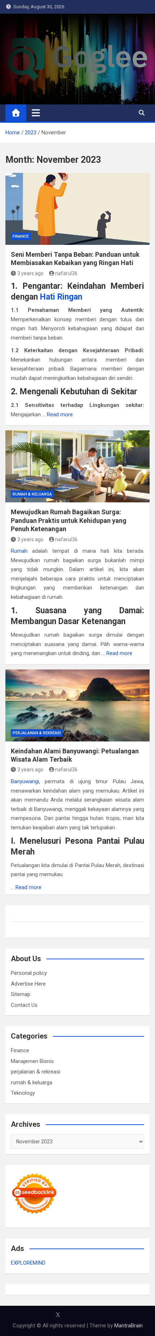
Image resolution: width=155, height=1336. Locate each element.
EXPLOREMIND (28, 1263)
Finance (21, 236)
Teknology (23, 1093)
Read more (60, 414)
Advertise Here (28, 984)
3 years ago (30, 273)
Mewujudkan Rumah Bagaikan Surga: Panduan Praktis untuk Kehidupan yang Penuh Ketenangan (69, 520)
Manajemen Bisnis (32, 1061)
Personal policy (29, 973)
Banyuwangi (25, 781)
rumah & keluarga (32, 494)
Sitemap (20, 994)
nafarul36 (66, 273)
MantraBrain (128, 1325)
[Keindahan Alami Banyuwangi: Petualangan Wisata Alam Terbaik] (77, 705)
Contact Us (24, 1005)
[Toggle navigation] (35, 112)
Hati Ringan (61, 297)
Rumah (19, 551)
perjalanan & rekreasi (37, 733)
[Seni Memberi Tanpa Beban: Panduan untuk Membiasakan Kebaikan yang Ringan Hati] (77, 209)
